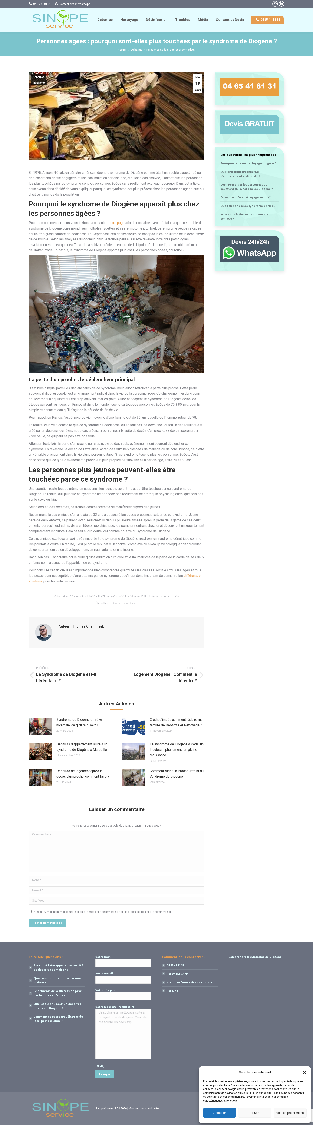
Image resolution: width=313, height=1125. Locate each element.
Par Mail (172, 991)
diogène (116, 603)
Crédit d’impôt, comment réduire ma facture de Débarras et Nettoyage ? (176, 722)
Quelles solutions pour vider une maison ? (57, 980)
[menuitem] (104, 20)
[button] (304, 1072)
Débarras (38, 77)
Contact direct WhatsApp (74, 4)
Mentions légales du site (144, 1108)
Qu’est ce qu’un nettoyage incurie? (245, 197)
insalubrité (39, 82)
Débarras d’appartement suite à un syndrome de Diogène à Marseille (81, 747)
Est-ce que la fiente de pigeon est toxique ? (244, 216)
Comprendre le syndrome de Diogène (254, 957)
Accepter (219, 1113)
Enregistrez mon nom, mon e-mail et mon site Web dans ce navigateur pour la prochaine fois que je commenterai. (102, 911)
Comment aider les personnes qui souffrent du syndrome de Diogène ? (246, 187)
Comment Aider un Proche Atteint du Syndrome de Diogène (177, 773)
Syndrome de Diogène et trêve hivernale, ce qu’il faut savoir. (79, 722)
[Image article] (40, 726)
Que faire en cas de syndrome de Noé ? (248, 206)
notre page (117, 223)
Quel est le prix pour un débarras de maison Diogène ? (57, 1006)
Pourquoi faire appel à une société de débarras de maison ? (58, 967)
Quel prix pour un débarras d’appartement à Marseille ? (240, 174)
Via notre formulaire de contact (189, 982)
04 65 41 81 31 (42, 4)
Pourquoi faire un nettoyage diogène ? (248, 163)
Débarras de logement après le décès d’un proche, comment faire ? (82, 773)
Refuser (254, 1113)
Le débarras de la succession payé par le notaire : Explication (58, 993)
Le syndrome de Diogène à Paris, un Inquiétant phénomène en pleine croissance (177, 749)
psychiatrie (129, 603)
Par (112, 596)
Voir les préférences (290, 1113)
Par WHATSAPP (177, 974)
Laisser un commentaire (164, 596)
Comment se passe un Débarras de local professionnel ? (58, 1019)
